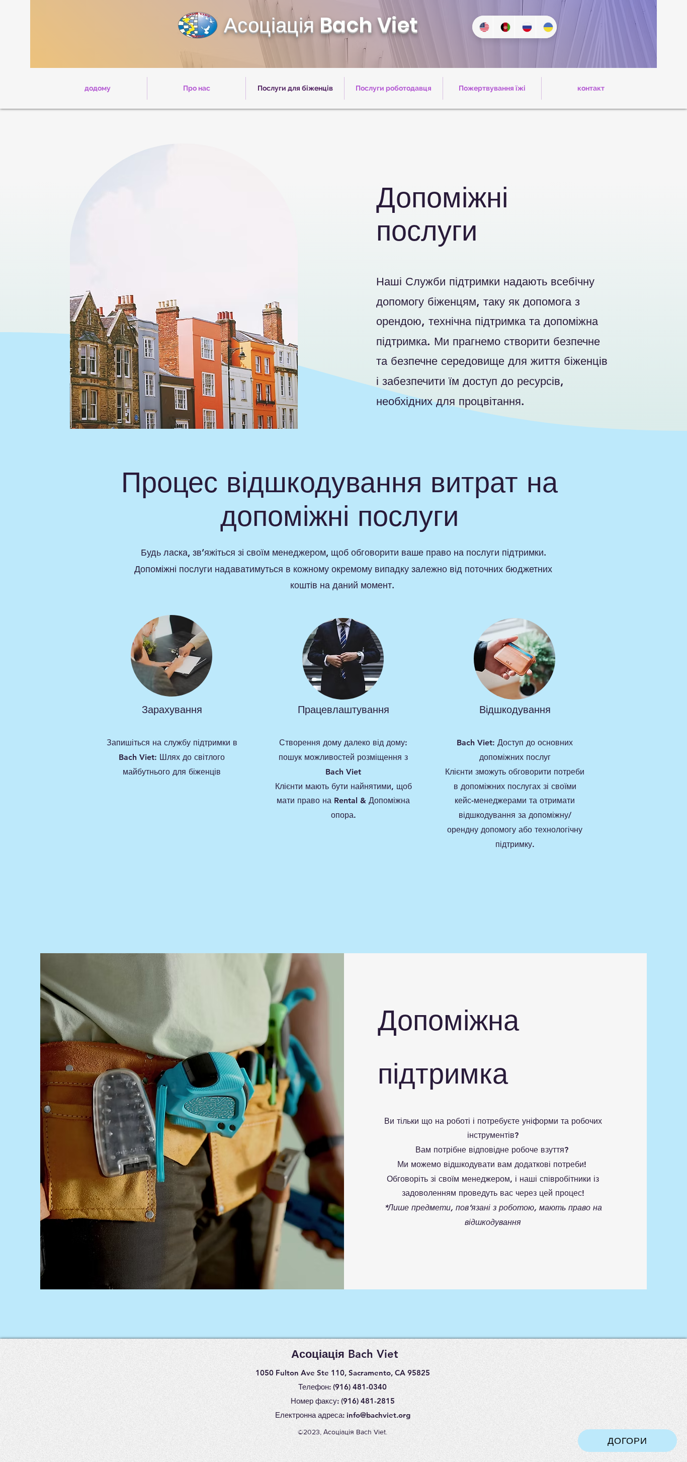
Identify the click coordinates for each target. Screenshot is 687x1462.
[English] (482, 27)
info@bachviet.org (378, 1415)
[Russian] (525, 27)
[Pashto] (503, 27)
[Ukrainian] (546, 27)
